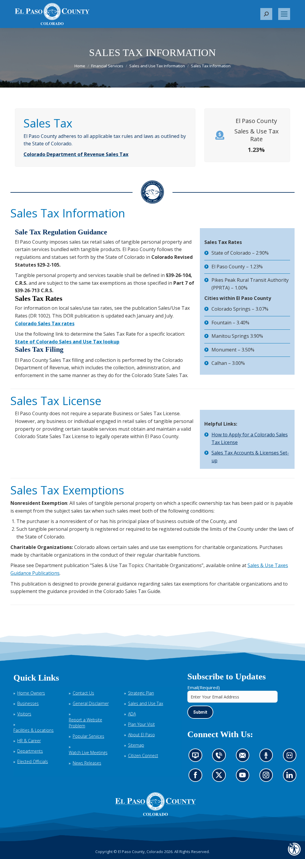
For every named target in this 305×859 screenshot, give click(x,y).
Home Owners (31, 693)
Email (203, 687)
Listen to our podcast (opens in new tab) (267, 757)
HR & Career (29, 740)
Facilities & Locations (33, 730)
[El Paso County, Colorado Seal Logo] (155, 804)
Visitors (24, 714)
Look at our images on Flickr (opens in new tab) (291, 757)
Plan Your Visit (141, 724)
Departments (30, 751)
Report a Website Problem (85, 723)
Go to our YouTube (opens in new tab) (243, 777)
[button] (266, 14)
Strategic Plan (141, 693)
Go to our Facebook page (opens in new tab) (196, 777)
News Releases (87, 763)
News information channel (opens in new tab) (197, 757)
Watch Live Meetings (88, 752)
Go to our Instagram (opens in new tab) (268, 777)
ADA (132, 714)
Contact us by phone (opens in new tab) (220, 757)
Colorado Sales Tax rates (44, 323)
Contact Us (83, 693)
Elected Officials (32, 761)
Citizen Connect (143, 755)
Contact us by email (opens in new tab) (244, 757)
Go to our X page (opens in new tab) (220, 777)
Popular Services (88, 736)
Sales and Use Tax (145, 703)
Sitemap (136, 745)
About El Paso (141, 734)
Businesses (28, 703)
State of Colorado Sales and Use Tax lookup (67, 341)
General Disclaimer (91, 703)
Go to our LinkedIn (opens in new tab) (291, 777)
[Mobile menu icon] (284, 14)
